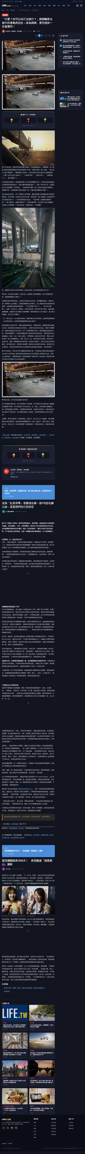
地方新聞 (53, 1122)
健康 (40, 5)
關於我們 (75, 1)
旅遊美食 (12, 10)
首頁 (25, 5)
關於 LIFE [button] (71, 1119)
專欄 (54, 5)
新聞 (30, 5)
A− (36, 35)
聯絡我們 (81, 1)
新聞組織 (53, 1134)
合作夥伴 (71, 1122)
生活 (35, 5)
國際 (64, 5)
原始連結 (7, 991)
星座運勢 (53, 1128)
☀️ (77, 5)
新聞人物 (53, 1131)
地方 (59, 5)
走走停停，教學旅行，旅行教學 (34, 435)
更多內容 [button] (53, 1119)
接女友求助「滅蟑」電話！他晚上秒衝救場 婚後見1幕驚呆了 (24, 988)
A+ (42, 35)
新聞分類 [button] (36, 1119)
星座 (68, 5)
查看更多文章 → (14, 477)
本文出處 (6, 435)
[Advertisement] (28, 586)
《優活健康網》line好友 (16, 828)
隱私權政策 (4, 1143)
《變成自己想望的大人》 (25, 789)
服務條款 (10, 1143)
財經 (44, 5)
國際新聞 (53, 1125)
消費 (49, 5)
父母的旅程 (14, 824)
